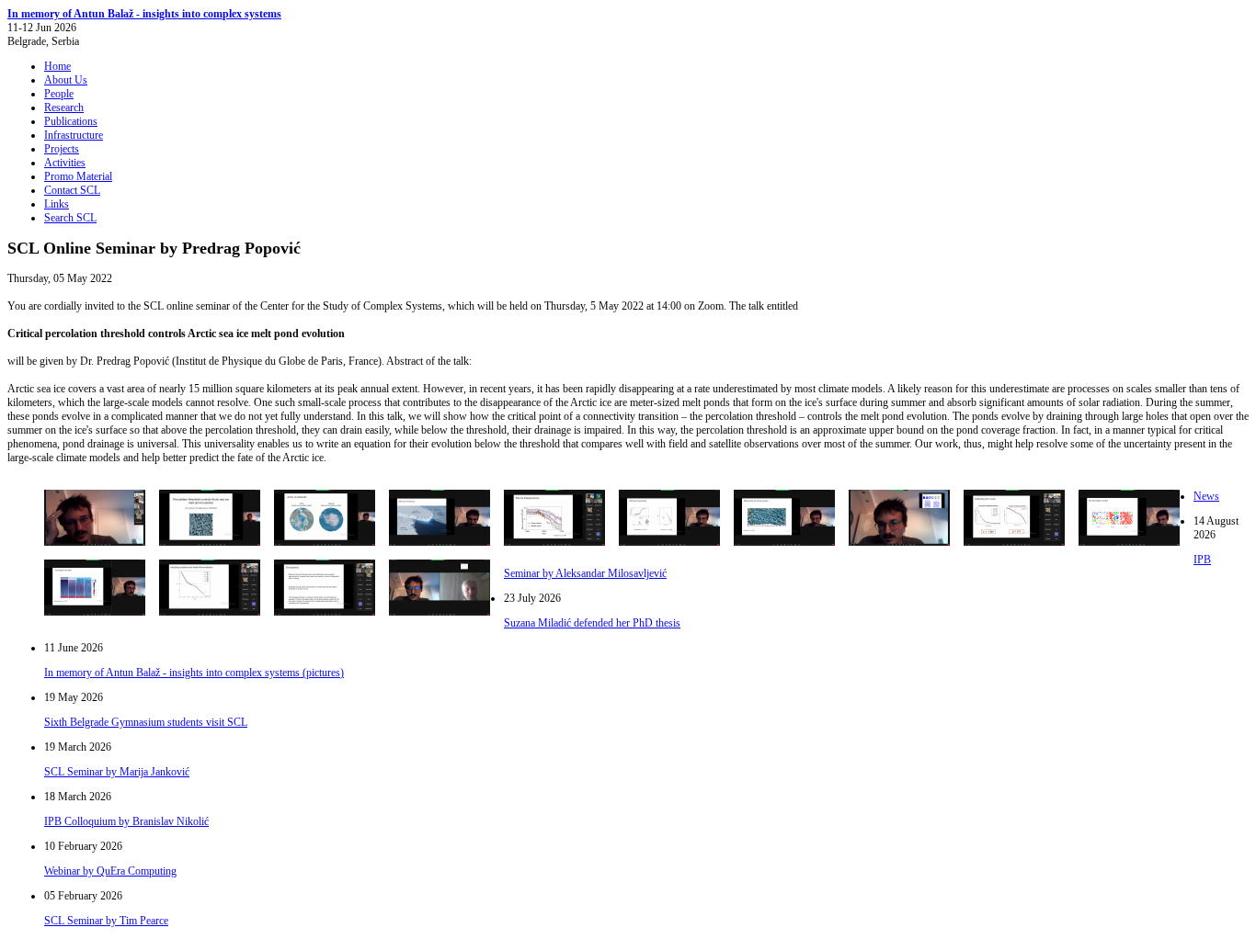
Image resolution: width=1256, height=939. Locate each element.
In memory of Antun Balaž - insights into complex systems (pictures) (194, 672)
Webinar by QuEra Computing (110, 871)
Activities (65, 162)
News (1206, 496)
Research (64, 107)
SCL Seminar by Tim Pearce (106, 920)
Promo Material (78, 176)
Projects (61, 148)
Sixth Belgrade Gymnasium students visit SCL (145, 722)
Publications (70, 121)
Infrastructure (73, 135)
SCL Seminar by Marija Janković (116, 771)
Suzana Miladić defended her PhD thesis (592, 623)
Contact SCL (72, 190)
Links (56, 204)
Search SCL (70, 217)
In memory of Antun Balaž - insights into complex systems (144, 13)
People (59, 93)
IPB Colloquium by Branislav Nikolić (126, 821)
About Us (65, 80)
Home (57, 66)
